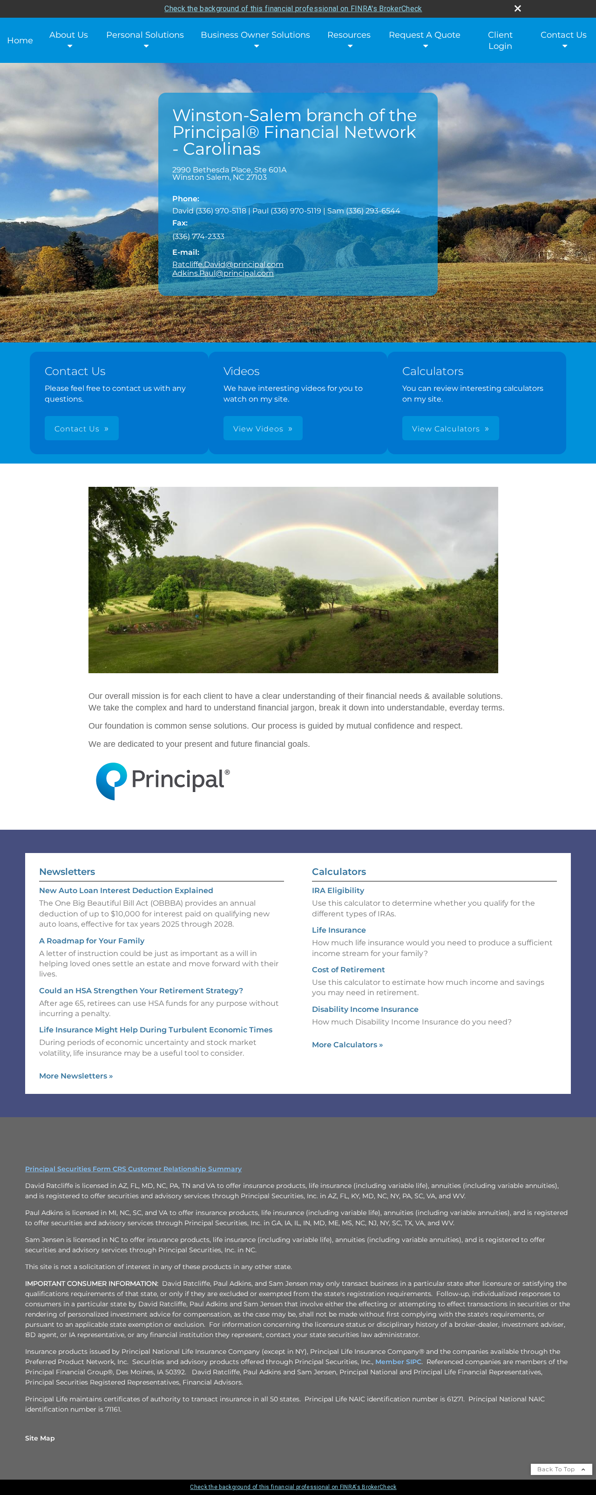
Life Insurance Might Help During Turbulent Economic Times (155, 1029)
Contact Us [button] (77, 428)
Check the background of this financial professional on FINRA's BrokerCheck (293, 8)
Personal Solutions (145, 35)
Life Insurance (339, 930)
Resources (349, 35)
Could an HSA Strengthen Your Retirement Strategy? (141, 990)
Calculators (339, 871)
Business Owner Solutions (255, 35)
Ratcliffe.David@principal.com (228, 264)
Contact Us (564, 35)
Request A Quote (425, 35)
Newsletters (67, 871)
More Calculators (347, 1044)
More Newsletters (76, 1076)
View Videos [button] (258, 428)
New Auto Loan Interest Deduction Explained (126, 890)
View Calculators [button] (446, 428)
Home (20, 40)
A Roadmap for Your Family (91, 940)
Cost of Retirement (348, 969)
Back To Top (557, 1469)
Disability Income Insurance (365, 1009)
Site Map (40, 1438)
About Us (68, 35)
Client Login (500, 40)
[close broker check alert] (518, 8)
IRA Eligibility (338, 890)
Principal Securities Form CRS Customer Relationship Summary (133, 1169)
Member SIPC (398, 1362)
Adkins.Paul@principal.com (223, 273)
